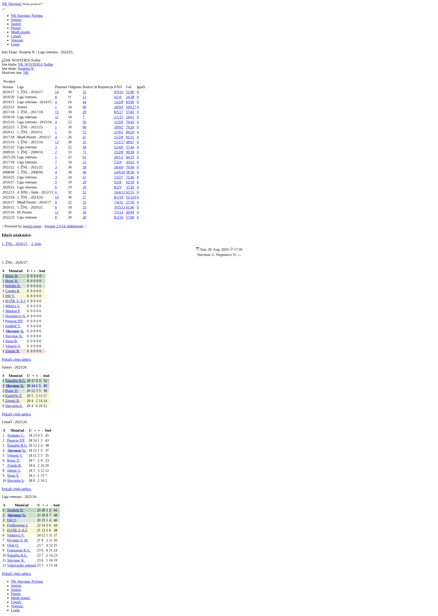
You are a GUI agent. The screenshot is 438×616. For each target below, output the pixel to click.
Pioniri (16, 28)
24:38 (130, 97)
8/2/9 (117, 187)
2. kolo (36, 244)
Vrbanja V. (13, 346)
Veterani (17, 40)
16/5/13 (119, 207)
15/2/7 (118, 177)
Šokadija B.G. (15, 381)
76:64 (130, 122)
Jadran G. (14, 470)
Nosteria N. (26, 68)
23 (84, 162)
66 (84, 127)
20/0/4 (118, 107)
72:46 (130, 177)
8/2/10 (118, 217)
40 (84, 147)
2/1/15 (118, 117)
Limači (16, 36)
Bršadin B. (13, 286)
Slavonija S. (14, 406)
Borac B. (11, 276)
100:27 (131, 107)
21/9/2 (118, 132)
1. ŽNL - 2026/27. (15, 244)
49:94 (130, 212)
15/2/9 (118, 137)
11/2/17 (119, 142)
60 (84, 107)
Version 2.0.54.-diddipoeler (63, 226)
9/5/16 (118, 92)
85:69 (130, 102)
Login (15, 44)
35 (84, 142)
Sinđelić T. (13, 326)
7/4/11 (118, 202)
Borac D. (11, 391)
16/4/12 (119, 192)
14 (57, 92)
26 (84, 187)
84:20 (130, 132)
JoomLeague (32, 226)
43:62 (130, 162)
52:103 (131, 197)
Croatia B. (12, 291)
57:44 (130, 147)
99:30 (130, 152)
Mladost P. (12, 311)
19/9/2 (118, 127)
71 (84, 152)
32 (84, 92)
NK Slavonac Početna (27, 16)
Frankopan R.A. (19, 550)
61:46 (130, 207)
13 (84, 97)
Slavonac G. (15, 331)
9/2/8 (117, 182)
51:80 (130, 92)
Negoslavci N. (15, 316)
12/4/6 (118, 147)
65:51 (130, 192)
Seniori (16, 20)
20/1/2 (118, 157)
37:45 (130, 187)
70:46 (130, 167)
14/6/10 (119, 172)
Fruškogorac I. (17, 525)
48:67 (130, 142)
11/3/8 (118, 122)
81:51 (130, 137)
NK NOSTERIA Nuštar (35, 64)
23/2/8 (118, 152)
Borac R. (11, 281)
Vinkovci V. (15, 535)
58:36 (130, 172)
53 (84, 207)
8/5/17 (118, 112)
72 (84, 132)
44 (84, 102)
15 (57, 112)
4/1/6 (117, 97)
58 (84, 167)
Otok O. (13, 545)
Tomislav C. (16, 435)
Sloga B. (11, 341)
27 (84, 197)
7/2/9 (117, 162)
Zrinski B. (12, 351)
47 (84, 137)
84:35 (130, 157)
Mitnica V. (12, 306)
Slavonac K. (14, 336)
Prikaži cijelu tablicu (16, 359)
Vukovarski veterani (21, 565)
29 (84, 112)
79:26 (130, 127)
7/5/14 (118, 212)
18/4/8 (118, 167)
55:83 (130, 112)
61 (84, 157)
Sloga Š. (13, 475)
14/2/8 (118, 102)
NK (26, 73)
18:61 (130, 117)
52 (84, 192)
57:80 (130, 217)
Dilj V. (10, 296)
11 (56, 117)
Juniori (16, 24)
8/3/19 (118, 197)
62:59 (130, 182)
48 (84, 172)
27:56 (130, 202)
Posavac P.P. (14, 321)
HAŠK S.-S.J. (15, 301)
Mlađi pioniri (21, 32)
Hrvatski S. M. (17, 540)
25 (84, 202)
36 (84, 122)
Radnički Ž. (13, 396)
